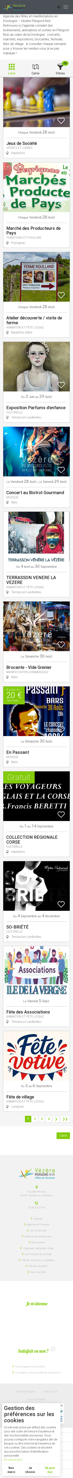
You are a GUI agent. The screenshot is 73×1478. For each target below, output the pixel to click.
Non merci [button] (11, 1470)
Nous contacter (36, 1399)
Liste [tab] (11, 73)
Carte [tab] (36, 73)
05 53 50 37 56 (36, 1207)
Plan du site (50, 1391)
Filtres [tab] (60, 73)
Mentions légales (25, 1391)
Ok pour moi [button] (50, 1470)
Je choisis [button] (30, 1470)
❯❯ (65, 1119)
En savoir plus (13, 1459)
